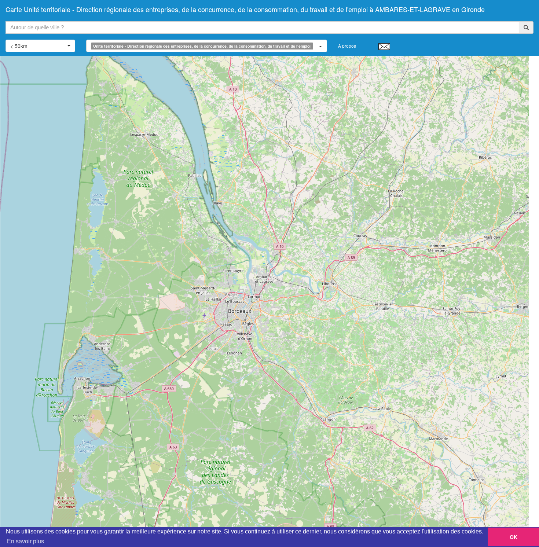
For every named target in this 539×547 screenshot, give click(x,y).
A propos (347, 46)
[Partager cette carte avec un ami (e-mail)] (384, 46)
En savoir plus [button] (25, 541)
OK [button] (513, 537)
